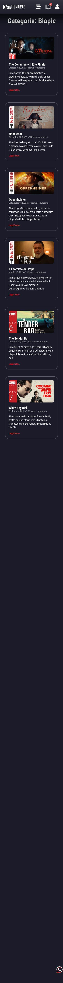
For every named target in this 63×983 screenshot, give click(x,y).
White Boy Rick (18, 408)
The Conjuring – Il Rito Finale (27, 64)
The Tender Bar (19, 338)
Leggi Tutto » (14, 90)
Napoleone (16, 134)
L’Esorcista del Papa (21, 269)
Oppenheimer (17, 199)
